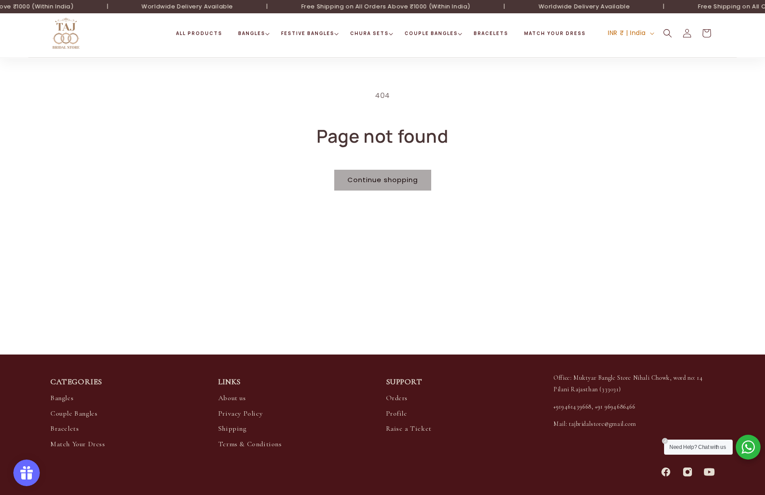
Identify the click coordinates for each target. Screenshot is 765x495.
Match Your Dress (77, 444)
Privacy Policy (240, 413)
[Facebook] (666, 472)
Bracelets (64, 428)
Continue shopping (383, 179)
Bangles (61, 398)
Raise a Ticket (409, 428)
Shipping (232, 428)
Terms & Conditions (250, 444)
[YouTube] (709, 472)
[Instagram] (687, 472)
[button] (251, 33)
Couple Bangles (73, 413)
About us (232, 398)
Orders (397, 398)
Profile (396, 413)
